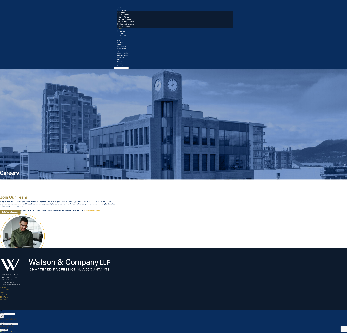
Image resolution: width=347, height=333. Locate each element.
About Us (119, 40)
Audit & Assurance (123, 15)
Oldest (16, 324)
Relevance (3, 324)
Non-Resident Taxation (125, 24)
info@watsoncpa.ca (92, 210)
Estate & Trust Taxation (125, 22)
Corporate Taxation (124, 19)
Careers (118, 59)
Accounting (121, 12)
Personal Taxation (123, 26)
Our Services (120, 42)
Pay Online (119, 64)
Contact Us (119, 61)
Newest (10, 324)
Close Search (4, 329)
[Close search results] (2, 316)
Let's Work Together (10, 212)
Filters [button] (4, 322)
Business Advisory (123, 17)
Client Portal (120, 66)
